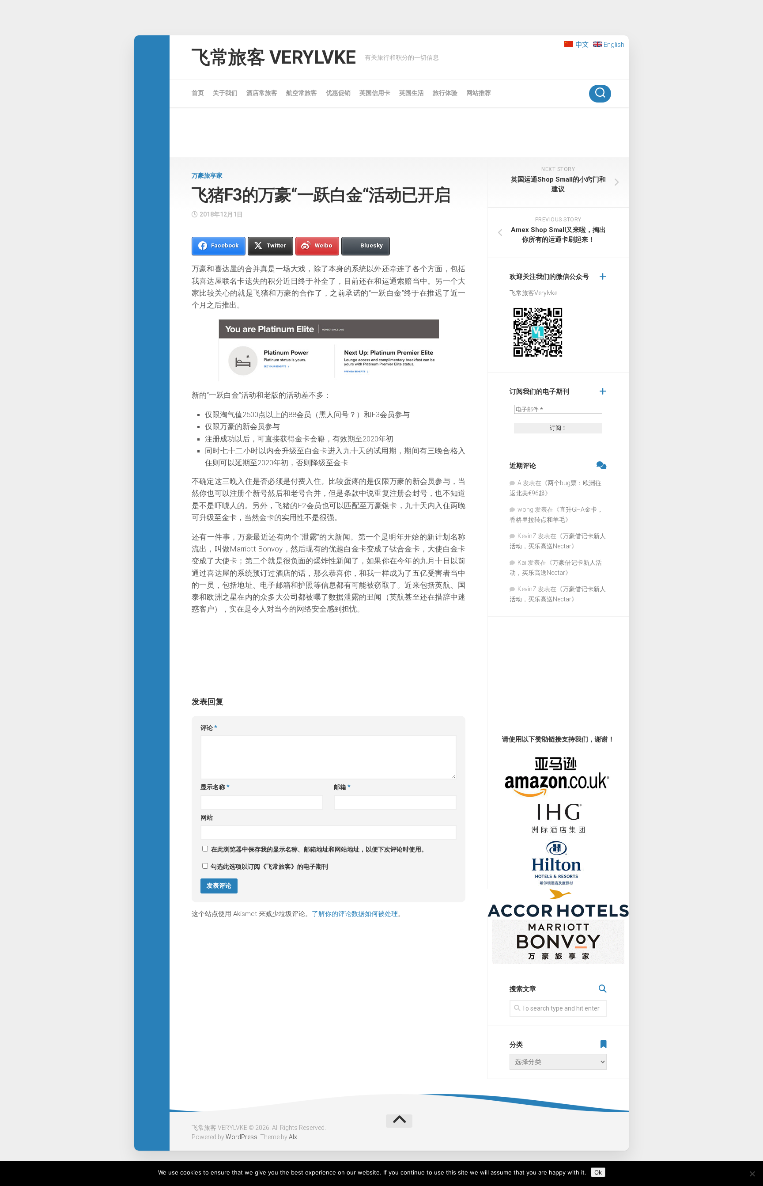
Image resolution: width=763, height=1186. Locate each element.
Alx (293, 1136)
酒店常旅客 (261, 92)
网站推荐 (478, 92)
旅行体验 (445, 92)
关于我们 (225, 92)
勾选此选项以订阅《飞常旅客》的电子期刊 (268, 866)
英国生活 (411, 92)
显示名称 (215, 787)
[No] (752, 1173)
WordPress (241, 1136)
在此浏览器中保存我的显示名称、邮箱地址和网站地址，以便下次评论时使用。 (319, 849)
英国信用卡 (374, 92)
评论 (208, 727)
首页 (198, 92)
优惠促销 (338, 92)
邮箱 (342, 787)
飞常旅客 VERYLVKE (274, 57)
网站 (206, 817)
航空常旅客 (301, 92)
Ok (598, 1172)
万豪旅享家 (207, 175)
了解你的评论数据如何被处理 (355, 914)
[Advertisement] (399, 134)
